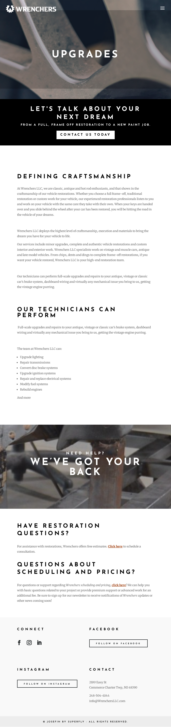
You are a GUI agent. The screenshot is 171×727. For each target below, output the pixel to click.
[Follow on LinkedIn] (39, 643)
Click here (115, 546)
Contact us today (85, 134)
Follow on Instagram (47, 684)
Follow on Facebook (118, 644)
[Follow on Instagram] (29, 643)
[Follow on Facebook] (19, 643)
